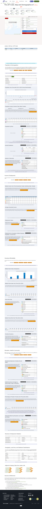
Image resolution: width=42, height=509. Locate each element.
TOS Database (5, 499)
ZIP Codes (16, 8)
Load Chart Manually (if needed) (32, 111)
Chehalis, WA (28, 471)
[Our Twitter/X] (31, 495)
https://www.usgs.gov (16, 487)
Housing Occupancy (30, 262)
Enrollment (13, 14)
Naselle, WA (28, 467)
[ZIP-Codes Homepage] (5, 503)
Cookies (38, 503)
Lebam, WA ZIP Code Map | (12, 22)
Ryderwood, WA (18, 471)
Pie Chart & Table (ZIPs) (28, 299)
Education (26, 8)
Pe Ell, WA (17, 468)
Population (19, 8)
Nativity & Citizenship (30, 70)
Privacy (32, 503)
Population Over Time (16, 70)
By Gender (26, 70)
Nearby (31, 8)
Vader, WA (17, 472)
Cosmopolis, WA (18, 469)
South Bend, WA (18, 467)
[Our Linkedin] (29, 495)
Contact (26, 1)
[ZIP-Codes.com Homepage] (5, 1)
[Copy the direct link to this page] (36, 29)
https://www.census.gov (14, 482)
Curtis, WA (28, 469)
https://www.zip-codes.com (23, 481)
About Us (12, 497)
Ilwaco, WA (7, 472)
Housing (23, 8)
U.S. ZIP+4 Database (6, 498)
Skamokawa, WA (29, 468)
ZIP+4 (23, 14)
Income (21, 8)
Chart (6, 14)
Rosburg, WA (7, 469)
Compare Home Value (16, 262)
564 (27, 20)
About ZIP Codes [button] (21, 1)
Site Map (12, 499)
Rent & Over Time (25, 262)
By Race (23, 70)
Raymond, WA (7, 467)
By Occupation (8, 14)
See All (22, 14)
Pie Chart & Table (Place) (34, 299)
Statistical (29, 8)
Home (10, 1)
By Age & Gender (20, 70)
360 (26, 20)
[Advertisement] (21, 39)
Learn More (17, 14)
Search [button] (17, 1)
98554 (5, 49)
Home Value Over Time (21, 262)
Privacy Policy (12, 498)
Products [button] (13, 1)
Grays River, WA (8, 468)
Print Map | (6, 18)
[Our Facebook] (32, 495)
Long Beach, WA (8, 471)
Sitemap (35, 503)
